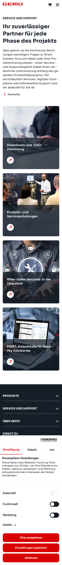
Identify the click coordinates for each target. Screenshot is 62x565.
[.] (11, 160)
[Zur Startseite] (13, 4)
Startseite (14, 94)
